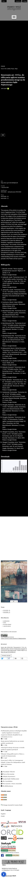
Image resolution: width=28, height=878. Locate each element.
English (3, 814)
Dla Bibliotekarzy (7, 786)
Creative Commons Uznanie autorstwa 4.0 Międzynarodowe (13, 638)
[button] (4, 658)
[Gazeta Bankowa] (8, 847)
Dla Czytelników (7, 781)
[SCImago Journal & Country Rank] (11, 805)
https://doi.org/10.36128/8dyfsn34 (9, 182)
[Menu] (14, 17)
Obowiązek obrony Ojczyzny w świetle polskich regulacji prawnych (12, 749)
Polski (3, 816)
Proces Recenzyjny (8, 774)
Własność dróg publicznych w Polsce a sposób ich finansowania (12, 755)
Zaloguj (25, 1)
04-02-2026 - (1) (5, 198)
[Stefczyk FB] (10, 854)
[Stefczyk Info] (8, 843)
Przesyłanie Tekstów (9, 772)
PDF (3, 135)
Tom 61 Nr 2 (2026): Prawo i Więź (9, 68)
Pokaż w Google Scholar (9, 275)
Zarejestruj (18, 1)
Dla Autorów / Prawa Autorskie (12, 784)
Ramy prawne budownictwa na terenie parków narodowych (12, 742)
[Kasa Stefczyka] (8, 850)
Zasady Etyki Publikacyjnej (11, 779)
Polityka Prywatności (8, 776)
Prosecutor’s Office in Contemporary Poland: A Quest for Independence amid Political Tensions (13, 762)
